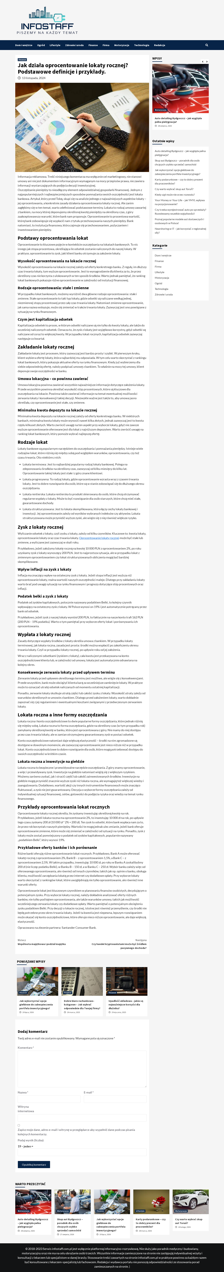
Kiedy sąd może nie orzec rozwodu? (175, 194)
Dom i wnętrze (23, 45)
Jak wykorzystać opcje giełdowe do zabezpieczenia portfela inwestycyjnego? (36, 1004)
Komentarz (26, 1047)
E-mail (89, 1092)
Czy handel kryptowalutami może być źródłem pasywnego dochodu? (119, 944)
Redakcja (159, 45)
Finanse (93, 45)
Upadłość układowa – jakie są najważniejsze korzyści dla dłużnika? (126, 1004)
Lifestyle (55, 45)
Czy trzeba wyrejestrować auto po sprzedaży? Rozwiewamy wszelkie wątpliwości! (180, 211)
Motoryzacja (121, 45)
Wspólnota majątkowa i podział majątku (42, 942)
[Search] (207, 45)
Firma (106, 45)
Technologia (141, 45)
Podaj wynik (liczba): (31, 1140)
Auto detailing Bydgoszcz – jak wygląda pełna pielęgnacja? (180, 152)
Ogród (41, 45)
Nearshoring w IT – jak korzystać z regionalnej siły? (180, 230)
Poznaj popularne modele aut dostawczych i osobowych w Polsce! (179, 221)
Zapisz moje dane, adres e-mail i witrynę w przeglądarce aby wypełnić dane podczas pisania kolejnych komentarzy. (76, 1132)
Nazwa (23, 1092)
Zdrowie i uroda (74, 45)
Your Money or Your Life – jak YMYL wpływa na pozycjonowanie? (180, 202)
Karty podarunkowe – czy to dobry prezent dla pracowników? (179, 181)
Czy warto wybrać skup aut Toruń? (174, 188)
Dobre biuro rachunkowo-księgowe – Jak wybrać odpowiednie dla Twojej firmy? (82, 1004)
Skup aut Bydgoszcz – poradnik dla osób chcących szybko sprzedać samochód (177, 162)
